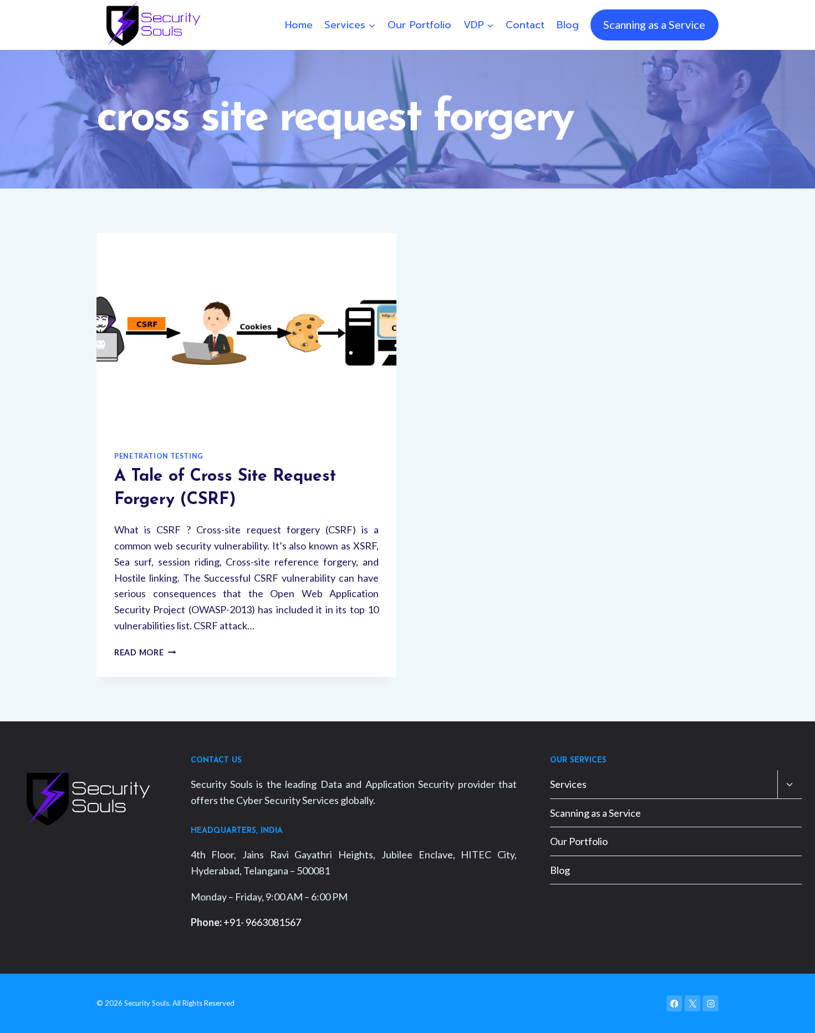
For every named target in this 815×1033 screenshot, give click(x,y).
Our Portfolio (419, 25)
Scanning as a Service (654, 24)
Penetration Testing (158, 456)
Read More (145, 652)
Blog (568, 25)
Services (568, 784)
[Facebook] (674, 1003)
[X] (693, 1003)
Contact (525, 25)
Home (299, 25)
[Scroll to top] (789, 1013)
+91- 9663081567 (262, 922)
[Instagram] (710, 1003)
